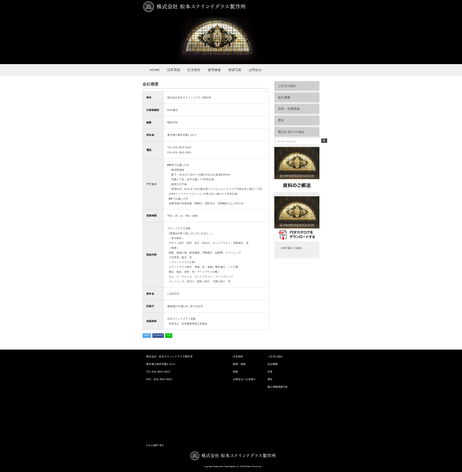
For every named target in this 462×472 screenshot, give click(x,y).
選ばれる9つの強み (291, 132)
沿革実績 (173, 70)
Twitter (147, 335)
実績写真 (234, 70)
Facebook (158, 335)
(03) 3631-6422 (161, 371)
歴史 (281, 120)
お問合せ (255, 70)
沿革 (270, 371)
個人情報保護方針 (277, 386)
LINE (169, 335)
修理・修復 (239, 364)
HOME (155, 70)
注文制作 (194, 70)
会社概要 (284, 97)
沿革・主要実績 (289, 109)
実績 (235, 371)
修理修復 (214, 70)
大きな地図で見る (155, 445)
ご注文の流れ (287, 86)
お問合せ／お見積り (244, 379)
